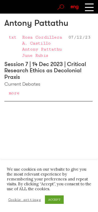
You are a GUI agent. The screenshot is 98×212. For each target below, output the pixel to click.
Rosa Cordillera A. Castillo (42, 40)
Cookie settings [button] (24, 200)
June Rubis (35, 55)
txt (12, 37)
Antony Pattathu (42, 49)
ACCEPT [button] (54, 200)
